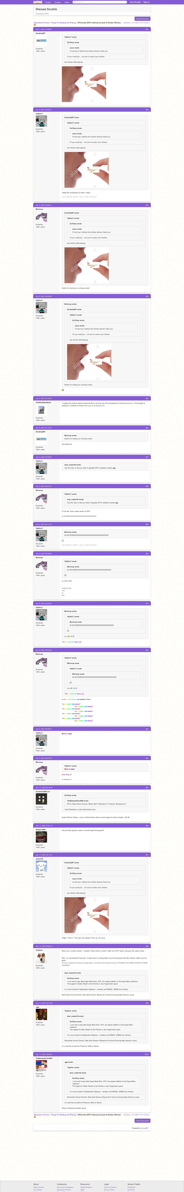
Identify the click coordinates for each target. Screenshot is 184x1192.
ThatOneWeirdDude (43, 402)
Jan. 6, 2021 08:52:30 (43, 603)
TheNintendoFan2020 (44, 1058)
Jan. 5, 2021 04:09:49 (43, 29)
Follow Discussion (142, 19)
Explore (58, 2)
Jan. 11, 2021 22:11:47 (44, 855)
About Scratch (38, 1187)
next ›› (147, 22)
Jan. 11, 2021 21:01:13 (44, 825)
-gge (37, 1007)
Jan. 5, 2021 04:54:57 (43, 109)
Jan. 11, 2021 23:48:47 (44, 1054)
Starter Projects (86, 1187)
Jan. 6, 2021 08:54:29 (43, 650)
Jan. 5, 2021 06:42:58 (43, 296)
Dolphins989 (40, 829)
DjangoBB (144, 1128)
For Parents (37, 1189)
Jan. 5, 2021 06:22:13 (43, 205)
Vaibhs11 (39, 113)
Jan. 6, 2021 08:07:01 (43, 486)
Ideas (67, 2)
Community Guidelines (65, 1187)
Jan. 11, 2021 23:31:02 (44, 1003)
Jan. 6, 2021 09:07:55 (43, 758)
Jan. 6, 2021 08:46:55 (43, 553)
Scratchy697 (40, 33)
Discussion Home (42, 13)
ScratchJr (131, 1189)
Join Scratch (135, 2)
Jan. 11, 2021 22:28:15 (44, 946)
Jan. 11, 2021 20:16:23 (44, 787)
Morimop (39, 209)
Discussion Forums (41, 22)
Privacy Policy (109, 1189)
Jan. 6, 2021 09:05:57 (43, 729)
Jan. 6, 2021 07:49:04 (43, 457)
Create (48, 2)
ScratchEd (131, 1187)
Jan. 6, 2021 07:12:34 (43, 427)
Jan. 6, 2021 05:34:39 (43, 398)
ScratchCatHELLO (43, 791)
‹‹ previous (126, 22)
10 (144, 22)
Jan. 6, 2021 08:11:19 (43, 524)
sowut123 (39, 859)
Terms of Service (110, 1187)
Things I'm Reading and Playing (63, 22)
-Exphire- (39, 950)
